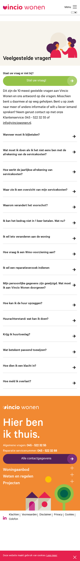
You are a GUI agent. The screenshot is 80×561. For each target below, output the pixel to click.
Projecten (11, 483)
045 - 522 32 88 (47, 451)
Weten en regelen (18, 477)
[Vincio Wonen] (25, 6)
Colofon (13, 519)
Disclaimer (45, 515)
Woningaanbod (16, 470)
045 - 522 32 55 (36, 445)
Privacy (58, 515)
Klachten (14, 515)
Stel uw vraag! (36, 81)
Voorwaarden (29, 515)
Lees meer (51, 556)
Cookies (69, 515)
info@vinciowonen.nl (17, 123)
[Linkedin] (5, 518)
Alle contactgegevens (36, 459)
